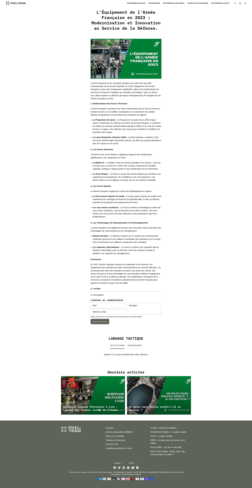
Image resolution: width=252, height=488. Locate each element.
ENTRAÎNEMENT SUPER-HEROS (158, 472)
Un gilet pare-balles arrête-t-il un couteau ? (155, 408)
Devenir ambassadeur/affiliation (119, 432)
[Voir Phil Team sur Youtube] (132, 467)
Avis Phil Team (112, 444)
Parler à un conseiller (115, 436)
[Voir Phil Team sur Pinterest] (123, 467)
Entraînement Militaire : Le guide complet (168, 432)
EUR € (131, 463)
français (117, 463)
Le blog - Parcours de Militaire (163, 428)
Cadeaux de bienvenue (116, 440)
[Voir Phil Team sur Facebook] (114, 467)
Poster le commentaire (100, 321)
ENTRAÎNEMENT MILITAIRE (122, 472)
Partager (97, 289)
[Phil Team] (16, 3)
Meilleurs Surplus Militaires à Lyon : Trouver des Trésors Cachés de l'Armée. (91, 408)
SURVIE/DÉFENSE (139, 472)
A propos (109, 428)
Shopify (109, 472)
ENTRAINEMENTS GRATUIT (131, 474)
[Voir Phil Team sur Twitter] (119, 467)
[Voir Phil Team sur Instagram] (128, 467)
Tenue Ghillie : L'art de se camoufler (166, 447)
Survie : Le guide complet (161, 436)
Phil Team (77, 472)
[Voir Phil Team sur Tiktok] (137, 467)
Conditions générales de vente (119, 448)
